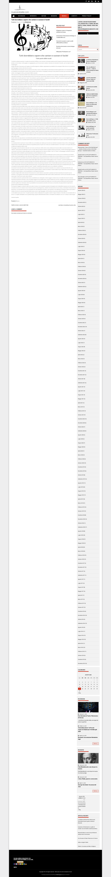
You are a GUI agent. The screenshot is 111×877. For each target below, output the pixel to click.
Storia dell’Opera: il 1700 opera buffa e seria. (92, 120)
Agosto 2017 (81, 579)
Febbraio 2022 (81, 362)
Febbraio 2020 (81, 459)
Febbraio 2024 (81, 266)
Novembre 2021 (81, 374)
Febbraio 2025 (81, 230)
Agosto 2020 (81, 434)
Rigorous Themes (65, 874)
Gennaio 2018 (81, 559)
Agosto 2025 (81, 210)
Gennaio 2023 (81, 318)
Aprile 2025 (80, 222)
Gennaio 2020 (81, 463)
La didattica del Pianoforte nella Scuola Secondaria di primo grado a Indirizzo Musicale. (86, 821)
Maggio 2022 (81, 350)
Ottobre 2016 (81, 619)
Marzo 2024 (80, 262)
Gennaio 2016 (81, 655)
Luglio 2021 (80, 390)
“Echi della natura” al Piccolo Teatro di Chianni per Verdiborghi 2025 (87, 729)
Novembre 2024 (81, 234)
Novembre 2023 (81, 278)
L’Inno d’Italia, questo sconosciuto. (88, 779)
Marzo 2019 (80, 503)
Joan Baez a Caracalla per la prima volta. (67, 205)
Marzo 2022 (80, 358)
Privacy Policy (86, 16)
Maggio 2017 (81, 591)
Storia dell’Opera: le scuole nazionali (91, 127)
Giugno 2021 (81, 394)
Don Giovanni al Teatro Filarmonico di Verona (87, 838)
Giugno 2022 (81, 346)
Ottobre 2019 (81, 475)
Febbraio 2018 (81, 555)
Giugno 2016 (81, 635)
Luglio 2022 (80, 342)
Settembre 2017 (81, 575)
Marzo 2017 (80, 599)
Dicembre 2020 (81, 418)
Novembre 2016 (81, 615)
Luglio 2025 (80, 214)
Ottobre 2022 (81, 330)
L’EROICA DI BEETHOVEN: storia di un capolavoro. (92, 94)
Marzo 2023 (80, 310)
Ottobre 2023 (81, 282)
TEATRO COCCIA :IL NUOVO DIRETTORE (19, 205)
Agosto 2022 (81, 338)
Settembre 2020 (81, 430)
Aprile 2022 (80, 354)
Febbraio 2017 (81, 603)
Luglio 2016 (80, 631)
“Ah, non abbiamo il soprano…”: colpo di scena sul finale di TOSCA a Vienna (92, 69)
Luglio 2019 (80, 487)
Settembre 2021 (81, 382)
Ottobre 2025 (81, 206)
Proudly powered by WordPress (48, 874)
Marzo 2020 (80, 455)
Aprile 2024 (80, 258)
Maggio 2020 (81, 447)
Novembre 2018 (81, 519)
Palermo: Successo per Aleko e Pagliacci (87, 846)
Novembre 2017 (81, 567)
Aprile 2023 (80, 306)
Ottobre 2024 (81, 238)
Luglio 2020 (80, 438)
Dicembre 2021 (81, 370)
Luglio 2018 (80, 535)
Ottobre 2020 (81, 426)
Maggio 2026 (81, 194)
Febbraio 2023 (81, 314)
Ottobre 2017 (81, 571)
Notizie (44, 16)
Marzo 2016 (80, 647)
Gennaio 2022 (81, 366)
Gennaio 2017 (81, 607)
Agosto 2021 (81, 386)
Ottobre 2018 (81, 523)
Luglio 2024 (80, 246)
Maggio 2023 (81, 302)
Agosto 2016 (81, 627)
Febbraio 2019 (81, 507)
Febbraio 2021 (81, 410)
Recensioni (21, 16)
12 (85, 684)
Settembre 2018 (81, 527)
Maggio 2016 (81, 639)
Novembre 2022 (81, 326)
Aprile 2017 (80, 595)
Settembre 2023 (81, 286)
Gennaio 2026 (81, 198)
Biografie (54, 16)
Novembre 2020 (81, 422)
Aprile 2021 (80, 402)
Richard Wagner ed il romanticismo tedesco (91, 112)
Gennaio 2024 (81, 270)
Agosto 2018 (81, 531)
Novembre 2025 (81, 202)
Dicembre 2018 (81, 515)
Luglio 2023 (80, 294)
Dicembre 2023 (81, 274)
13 (88, 684)
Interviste (33, 16)
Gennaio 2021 (81, 414)
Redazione (28, 22)
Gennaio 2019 (81, 511)
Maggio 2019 (81, 495)
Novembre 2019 (81, 471)
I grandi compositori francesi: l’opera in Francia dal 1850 (91, 79)
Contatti (74, 16)
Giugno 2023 (81, 298)
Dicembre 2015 (81, 659)
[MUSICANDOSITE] (13, 16)
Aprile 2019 (80, 499)
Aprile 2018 (80, 547)
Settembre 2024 (81, 242)
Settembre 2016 (81, 623)
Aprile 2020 (80, 451)
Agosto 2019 (81, 483)
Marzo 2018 (80, 551)
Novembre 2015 (81, 663)
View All (95, 743)
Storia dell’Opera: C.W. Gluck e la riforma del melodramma (91, 104)
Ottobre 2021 (81, 378)
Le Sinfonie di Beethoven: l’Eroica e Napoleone (92, 60)
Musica (64, 16)
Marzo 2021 (80, 406)
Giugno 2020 (81, 442)
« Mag (79, 692)
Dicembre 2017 (81, 563)
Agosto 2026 (81, 190)
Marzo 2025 (80, 226)
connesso (19, 213)
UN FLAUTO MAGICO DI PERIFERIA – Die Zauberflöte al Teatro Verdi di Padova (88, 156)
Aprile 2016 (80, 643)
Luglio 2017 (80, 583)
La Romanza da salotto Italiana (91, 87)
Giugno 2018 (81, 539)
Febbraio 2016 (81, 651)
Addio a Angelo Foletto (83, 842)
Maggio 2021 (81, 398)
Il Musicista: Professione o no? (63, 51)
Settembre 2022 (81, 334)
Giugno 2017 (81, 587)
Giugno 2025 (81, 218)
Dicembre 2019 (81, 467)
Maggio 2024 (81, 254)
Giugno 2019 (81, 491)
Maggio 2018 (81, 543)
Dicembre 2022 (81, 322)
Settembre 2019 (81, 479)
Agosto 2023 (81, 290)
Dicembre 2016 (81, 611)
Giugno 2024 (81, 250)
